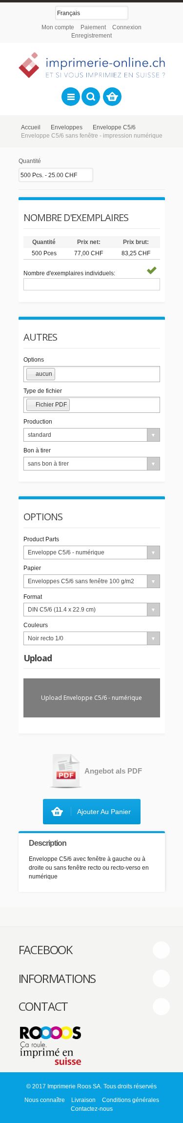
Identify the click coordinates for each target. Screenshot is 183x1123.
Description (47, 843)
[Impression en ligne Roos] (92, 65)
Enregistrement (91, 35)
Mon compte (57, 27)
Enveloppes (66, 127)
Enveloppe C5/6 (114, 127)
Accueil (31, 127)
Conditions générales (130, 1100)
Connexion (127, 27)
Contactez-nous (92, 1108)
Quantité (30, 161)
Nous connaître (44, 1100)
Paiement (93, 27)
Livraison (83, 1100)
